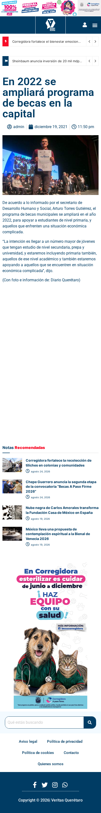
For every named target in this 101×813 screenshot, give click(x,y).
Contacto (71, 753)
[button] (95, 25)
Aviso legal (28, 741)
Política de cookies (38, 753)
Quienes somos (50, 764)
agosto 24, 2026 (40, 471)
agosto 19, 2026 (40, 518)
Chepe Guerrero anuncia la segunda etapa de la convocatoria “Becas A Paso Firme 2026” (61, 486)
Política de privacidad (64, 741)
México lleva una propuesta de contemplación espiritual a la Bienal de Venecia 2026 (58, 534)
